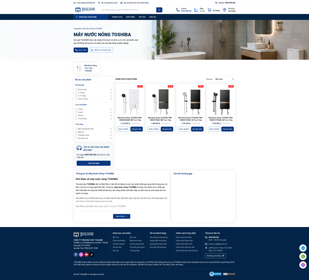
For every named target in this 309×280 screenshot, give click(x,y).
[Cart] (213, 10)
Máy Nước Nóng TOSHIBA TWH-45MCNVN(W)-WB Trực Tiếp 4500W (130, 120)
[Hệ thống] (225, 10)
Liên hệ (152, 17)
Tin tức (142, 17)
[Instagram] (81, 254)
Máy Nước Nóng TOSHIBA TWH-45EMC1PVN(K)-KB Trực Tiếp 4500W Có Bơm (221, 120)
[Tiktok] (92, 254)
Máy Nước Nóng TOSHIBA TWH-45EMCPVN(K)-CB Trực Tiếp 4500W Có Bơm (190, 120)
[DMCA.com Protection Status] (229, 274)
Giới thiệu (130, 17)
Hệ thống (231, 9)
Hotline (183, 9)
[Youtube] (86, 254)
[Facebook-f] (76, 254)
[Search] (159, 9)
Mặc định (219, 79)
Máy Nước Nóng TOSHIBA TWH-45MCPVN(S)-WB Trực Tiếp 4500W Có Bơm (160, 120)
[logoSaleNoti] (215, 274)
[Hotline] (178, 10)
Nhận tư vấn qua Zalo (103, 50)
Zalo (202, 9)
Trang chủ (117, 17)
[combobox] (128, 9)
